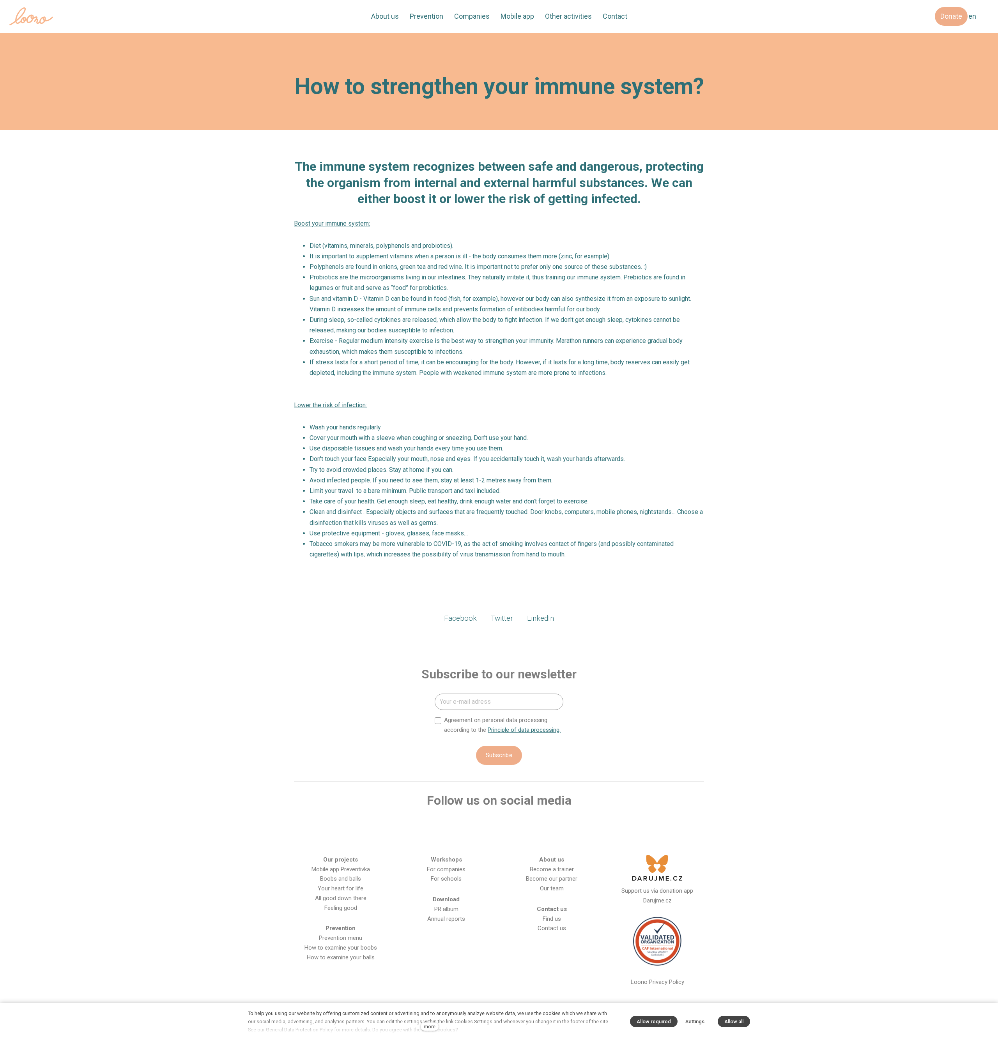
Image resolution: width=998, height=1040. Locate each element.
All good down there (340, 898)
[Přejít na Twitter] (511, 825)
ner (573, 878)
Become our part (547, 878)
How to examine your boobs (340, 947)
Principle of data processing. (524, 729)
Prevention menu (340, 937)
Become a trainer (552, 869)
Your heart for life (340, 888)
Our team (552, 888)
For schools (446, 878)
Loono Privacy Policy (657, 981)
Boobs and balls (340, 878)
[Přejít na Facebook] (436, 825)
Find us (552, 918)
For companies (446, 869)
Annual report (444, 918)
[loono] (31, 16)
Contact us (552, 928)
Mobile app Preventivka (340, 869)
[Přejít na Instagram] (461, 825)
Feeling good (340, 907)
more (429, 1026)
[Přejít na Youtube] (486, 825)
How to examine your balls (341, 957)
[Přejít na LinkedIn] (536, 825)
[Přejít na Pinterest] (562, 825)
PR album (446, 909)
